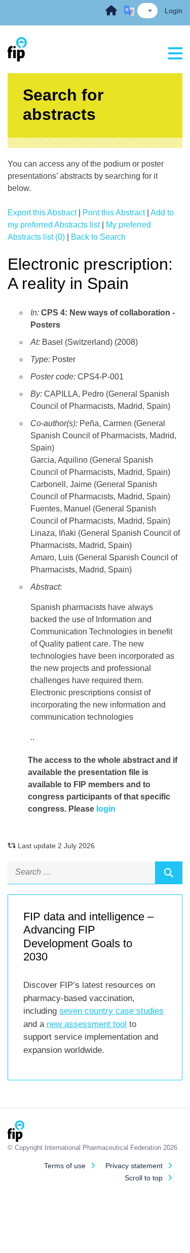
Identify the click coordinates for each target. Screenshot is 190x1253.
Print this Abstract (114, 212)
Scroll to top (144, 1178)
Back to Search (98, 237)
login (106, 809)
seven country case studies (111, 1011)
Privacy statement (134, 1166)
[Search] (168, 872)
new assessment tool (87, 1024)
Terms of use (65, 1166)
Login (173, 10)
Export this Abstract (42, 212)
